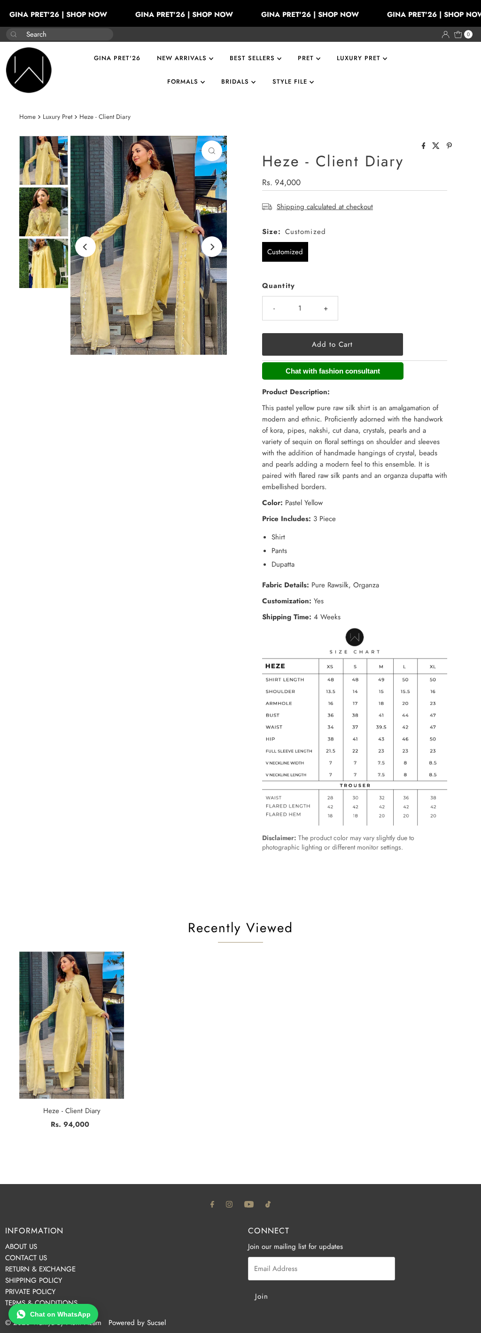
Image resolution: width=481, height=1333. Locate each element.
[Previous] (85, 246)
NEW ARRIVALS (183, 58)
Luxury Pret (57, 116)
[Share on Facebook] (425, 146)
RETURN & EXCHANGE (40, 1269)
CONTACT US (26, 1258)
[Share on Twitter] (437, 146)
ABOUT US (21, 1246)
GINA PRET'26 (117, 58)
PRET (307, 58)
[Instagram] (229, 1203)
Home (27, 116)
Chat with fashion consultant (333, 371)
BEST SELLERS (253, 58)
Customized (285, 252)
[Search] (102, 29)
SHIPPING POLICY (33, 1280)
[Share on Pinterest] (449, 146)
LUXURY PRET (360, 58)
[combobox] (52, 34)
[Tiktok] (268, 1203)
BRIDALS (236, 81)
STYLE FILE (291, 81)
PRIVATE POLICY (30, 1291)
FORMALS (184, 81)
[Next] (212, 246)
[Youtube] (249, 1203)
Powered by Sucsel (137, 1322)
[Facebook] (212, 1203)
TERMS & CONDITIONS (41, 1303)
